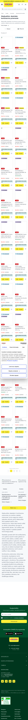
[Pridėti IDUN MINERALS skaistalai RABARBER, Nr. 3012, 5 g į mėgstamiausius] (11, 339)
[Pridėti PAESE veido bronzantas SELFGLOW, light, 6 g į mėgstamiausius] (11, 309)
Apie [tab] (23, 347)
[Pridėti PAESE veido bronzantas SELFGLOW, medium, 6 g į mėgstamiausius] (25, 309)
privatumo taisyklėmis (19, 617)
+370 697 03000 (15, 648)
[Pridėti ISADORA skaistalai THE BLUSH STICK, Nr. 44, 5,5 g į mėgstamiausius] (11, 123)
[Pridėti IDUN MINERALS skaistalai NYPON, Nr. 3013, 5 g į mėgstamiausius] (25, 339)
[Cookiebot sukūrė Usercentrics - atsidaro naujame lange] (20, 343)
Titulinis (2, 13)
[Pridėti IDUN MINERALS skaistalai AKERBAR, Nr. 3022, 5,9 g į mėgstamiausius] (25, 185)
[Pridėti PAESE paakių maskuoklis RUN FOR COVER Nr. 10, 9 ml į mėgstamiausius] (11, 279)
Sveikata (5, 489)
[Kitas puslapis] (20, 471)
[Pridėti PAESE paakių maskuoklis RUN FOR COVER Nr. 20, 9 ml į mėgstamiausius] (25, 279)
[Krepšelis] (25, 4)
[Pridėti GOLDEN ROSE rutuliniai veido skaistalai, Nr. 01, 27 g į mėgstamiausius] (25, 93)
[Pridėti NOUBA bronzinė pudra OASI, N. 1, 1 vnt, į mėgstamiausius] (25, 462)
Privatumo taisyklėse (12, 360)
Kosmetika (12, 13)
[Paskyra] (19, 4)
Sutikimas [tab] (4, 347)
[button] (12, 55)
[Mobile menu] (2, 4)
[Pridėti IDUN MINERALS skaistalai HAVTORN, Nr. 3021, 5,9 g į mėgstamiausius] (11, 185)
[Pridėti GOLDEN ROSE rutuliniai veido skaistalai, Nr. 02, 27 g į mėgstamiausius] (11, 62)
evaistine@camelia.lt (8, 674)
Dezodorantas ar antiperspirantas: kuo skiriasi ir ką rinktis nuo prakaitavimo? (9, 497)
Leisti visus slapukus (14, 366)
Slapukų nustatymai (13, 371)
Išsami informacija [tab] (14, 347)
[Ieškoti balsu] (25, 9)
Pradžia (7, 13)
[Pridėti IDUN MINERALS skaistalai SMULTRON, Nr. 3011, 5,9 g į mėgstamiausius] (25, 153)
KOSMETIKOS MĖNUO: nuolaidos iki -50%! (14, 1)
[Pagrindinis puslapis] (8, 4)
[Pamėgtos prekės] (22, 4)
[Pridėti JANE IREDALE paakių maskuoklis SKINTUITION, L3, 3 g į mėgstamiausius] (25, 62)
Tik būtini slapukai (14, 375)
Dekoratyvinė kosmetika (20, 13)
